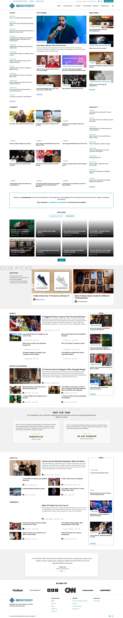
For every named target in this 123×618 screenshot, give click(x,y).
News (58, 6)
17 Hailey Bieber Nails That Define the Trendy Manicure (20, 184)
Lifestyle (77, 6)
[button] (34, 286)
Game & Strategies (96, 325)
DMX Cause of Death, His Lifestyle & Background (34, 344)
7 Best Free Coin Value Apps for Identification (98, 85)
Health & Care (105, 6)
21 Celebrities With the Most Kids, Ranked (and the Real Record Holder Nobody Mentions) (48, 185)
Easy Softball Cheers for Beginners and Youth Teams (35, 335)
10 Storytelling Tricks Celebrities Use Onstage (20, 164)
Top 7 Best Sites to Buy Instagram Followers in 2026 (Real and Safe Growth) (73, 69)
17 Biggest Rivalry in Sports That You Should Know (63, 316)
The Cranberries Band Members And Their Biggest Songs (48, 144)
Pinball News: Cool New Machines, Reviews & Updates (100, 514)
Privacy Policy (96, 601)
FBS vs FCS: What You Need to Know (73, 343)
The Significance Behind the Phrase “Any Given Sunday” (72, 353)
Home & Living (39, 1)
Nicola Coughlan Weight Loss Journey (20, 143)
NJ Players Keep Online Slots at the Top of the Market (21, 251)
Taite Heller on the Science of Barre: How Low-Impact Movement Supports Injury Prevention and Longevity (73, 388)
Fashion (32, 1)
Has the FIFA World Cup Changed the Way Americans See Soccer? (100, 251)
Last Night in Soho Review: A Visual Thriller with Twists (72, 489)
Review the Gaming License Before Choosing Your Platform (100, 329)
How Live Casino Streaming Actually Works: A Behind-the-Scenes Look (22, 31)
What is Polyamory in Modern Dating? (99, 143)
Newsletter (54, 608)
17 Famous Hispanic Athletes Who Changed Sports (74, 164)
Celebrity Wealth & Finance (20, 1)
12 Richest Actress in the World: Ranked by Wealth (74, 251)
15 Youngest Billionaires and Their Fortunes (48, 251)
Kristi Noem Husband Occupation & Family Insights (101, 66)
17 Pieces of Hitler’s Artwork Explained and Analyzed (73, 396)
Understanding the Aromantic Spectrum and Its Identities (100, 129)
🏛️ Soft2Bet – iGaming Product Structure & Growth (100, 232)
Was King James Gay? (95, 157)
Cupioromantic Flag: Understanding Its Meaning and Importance (99, 180)
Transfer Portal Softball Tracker (99, 473)
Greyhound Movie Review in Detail (34, 488)
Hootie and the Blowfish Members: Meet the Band (63, 461)
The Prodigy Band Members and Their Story (74, 143)
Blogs (52, 606)
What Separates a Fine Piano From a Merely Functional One (34, 387)
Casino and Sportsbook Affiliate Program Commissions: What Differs (100, 348)
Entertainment (87, 6)
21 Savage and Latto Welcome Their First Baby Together (74, 184)
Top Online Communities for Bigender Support (99, 172)
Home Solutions (67, 6)
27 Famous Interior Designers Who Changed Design (63, 369)
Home (52, 601)
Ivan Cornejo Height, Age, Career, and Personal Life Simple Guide (47, 89)
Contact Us (54, 611)
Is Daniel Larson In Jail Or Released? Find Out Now (47, 124)
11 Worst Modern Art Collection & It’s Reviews (35, 396)
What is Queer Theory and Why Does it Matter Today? (100, 136)
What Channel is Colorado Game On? (72, 88)
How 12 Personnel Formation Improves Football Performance (20, 90)
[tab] (56, 216)
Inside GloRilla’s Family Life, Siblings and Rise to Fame (22, 54)
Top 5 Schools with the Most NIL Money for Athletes (99, 388)
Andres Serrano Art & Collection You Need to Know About (34, 533)
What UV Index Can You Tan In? (55, 505)
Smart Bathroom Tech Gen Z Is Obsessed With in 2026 (21, 75)
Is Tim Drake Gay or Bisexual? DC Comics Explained (100, 112)
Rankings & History (95, 26)
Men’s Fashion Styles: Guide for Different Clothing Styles (92, 297)
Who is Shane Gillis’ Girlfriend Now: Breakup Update (22, 24)
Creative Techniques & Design (79, 601)
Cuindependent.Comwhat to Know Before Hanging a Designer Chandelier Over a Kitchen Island (21, 39)
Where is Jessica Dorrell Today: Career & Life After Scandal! (48, 69)
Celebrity (95, 6)
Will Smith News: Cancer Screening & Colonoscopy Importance (100, 493)
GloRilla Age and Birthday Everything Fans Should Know (21, 47)
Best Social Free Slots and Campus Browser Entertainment (75, 232)
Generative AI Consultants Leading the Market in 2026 (20, 68)
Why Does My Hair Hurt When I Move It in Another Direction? (21, 83)
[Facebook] (99, 1)
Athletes (65, 161)
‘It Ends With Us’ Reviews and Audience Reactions (35, 479)
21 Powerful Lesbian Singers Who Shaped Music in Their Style (72, 523)
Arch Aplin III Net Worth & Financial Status (22, 124)
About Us (53, 603)
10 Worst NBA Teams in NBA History (46, 232)
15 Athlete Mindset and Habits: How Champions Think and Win (34, 353)
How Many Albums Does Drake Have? (51, 45)
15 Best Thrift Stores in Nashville (72, 478)
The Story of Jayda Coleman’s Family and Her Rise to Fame (34, 523)
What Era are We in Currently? (97, 48)
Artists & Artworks (77, 606)
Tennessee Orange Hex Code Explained (20, 96)
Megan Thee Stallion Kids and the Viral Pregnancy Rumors (20, 61)
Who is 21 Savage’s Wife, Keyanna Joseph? (21, 18)
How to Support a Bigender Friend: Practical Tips (98, 164)
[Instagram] (101, 1)
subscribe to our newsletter (58, 202)
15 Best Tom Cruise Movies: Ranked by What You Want (101, 368)
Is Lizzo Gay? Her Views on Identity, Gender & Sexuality (101, 120)
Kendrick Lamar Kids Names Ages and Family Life (73, 124)
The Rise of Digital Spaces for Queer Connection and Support (99, 150)
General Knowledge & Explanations (73, 66)
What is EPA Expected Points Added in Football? (73, 335)
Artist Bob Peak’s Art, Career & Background (71, 533)
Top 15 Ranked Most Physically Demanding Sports (98, 30)
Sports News (40, 66)
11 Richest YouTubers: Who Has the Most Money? (47, 164)
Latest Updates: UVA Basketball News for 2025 (101, 536)
